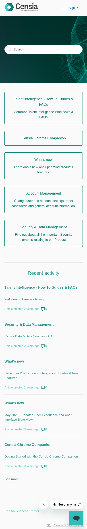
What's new (14, 361)
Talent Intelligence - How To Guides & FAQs (40, 287)
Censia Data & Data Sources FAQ (28, 336)
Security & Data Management (29, 324)
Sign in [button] (73, 8)
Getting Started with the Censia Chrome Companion (41, 456)
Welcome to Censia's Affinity (24, 299)
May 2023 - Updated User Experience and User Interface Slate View (38, 417)
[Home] (21, 10)
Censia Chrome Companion (28, 445)
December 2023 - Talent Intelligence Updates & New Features (41, 375)
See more (11, 479)
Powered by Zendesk (68, 525)
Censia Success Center (21, 511)
